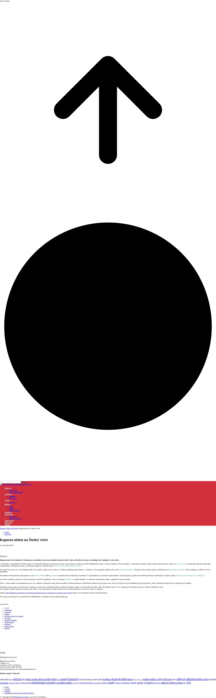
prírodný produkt (10, 620)
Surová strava (9, 622)
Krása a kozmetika (15, 492)
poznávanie (38, 682)
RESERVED (75, 683)
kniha (100, 679)
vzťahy (140, 682)
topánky (104, 683)
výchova (149, 682)
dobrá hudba (32, 679)
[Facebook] (3, 548)
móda (146, 679)
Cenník (7, 689)
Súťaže (7, 525)
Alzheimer (8, 610)
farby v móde (59, 679)
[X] (12, 548)
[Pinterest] (20, 548)
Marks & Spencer (137, 679)
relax (69, 682)
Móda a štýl (13, 490)
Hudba (11, 508)
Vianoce (118, 683)
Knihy (11, 506)
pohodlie (212, 679)
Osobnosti (8, 515)
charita (11, 679)
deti (23, 679)
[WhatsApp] (28, 548)
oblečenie (167, 679)
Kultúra (7, 504)
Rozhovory (13, 516)
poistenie (4, 682)
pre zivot (7, 618)
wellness (7, 624)
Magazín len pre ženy (21, 697)
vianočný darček (129, 683)
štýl (189, 682)
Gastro (7, 500)
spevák (82, 683)
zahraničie (157, 683)
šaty (185, 683)
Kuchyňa (12, 502)
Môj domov (13, 498)
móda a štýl (155, 679)
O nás (6, 687)
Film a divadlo (14, 510)
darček (17, 679)
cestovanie (4, 679)
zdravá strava (9, 626)
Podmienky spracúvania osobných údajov (19, 693)
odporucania (194, 679)
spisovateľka (97, 683)
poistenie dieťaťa (15, 683)
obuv (174, 679)
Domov (2, 528)
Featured (7, 612)
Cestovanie (9, 521)
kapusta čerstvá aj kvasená (13, 616)
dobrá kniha (44, 679)
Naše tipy (8, 523)
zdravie (7, 628)
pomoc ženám (26, 683)
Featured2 (81, 679)
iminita (6, 614)
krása (115, 679)
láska (130, 679)
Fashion (7, 488)
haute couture (91, 679)
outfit (205, 679)
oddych (181, 679)
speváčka (89, 683)
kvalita (123, 679)
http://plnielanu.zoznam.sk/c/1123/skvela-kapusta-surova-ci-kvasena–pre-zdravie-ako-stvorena (39, 593)
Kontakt (7, 691)
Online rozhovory (15, 519)
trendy (111, 682)
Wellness (12, 496)
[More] (36, 548)
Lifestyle (8, 494)
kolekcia (107, 679)
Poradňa (8, 513)
